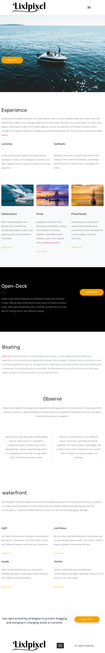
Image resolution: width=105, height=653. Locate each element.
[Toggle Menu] (60, 645)
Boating (6, 356)
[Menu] (89, 7)
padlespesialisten (51, 242)
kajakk (4, 135)
